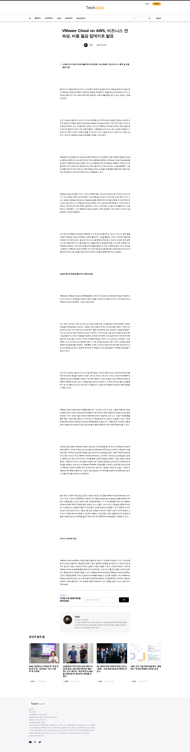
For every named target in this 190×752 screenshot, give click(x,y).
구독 (123, 600)
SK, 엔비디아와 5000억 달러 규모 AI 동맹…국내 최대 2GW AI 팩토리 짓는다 (112, 669)
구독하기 (156, 4)
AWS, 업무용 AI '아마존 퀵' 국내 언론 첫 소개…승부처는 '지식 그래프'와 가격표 (43, 669)
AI (30, 18)
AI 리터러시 (49, 18)
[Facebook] (35, 742)
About (158, 18)
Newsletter (80, 18)
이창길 (91, 45)
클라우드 (38, 18)
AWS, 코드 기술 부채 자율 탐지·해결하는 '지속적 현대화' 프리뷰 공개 (146, 667)
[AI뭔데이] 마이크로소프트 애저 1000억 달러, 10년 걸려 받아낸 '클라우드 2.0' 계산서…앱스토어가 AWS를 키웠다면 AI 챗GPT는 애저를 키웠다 (78, 671)
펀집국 (66, 681)
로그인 (147, 4)
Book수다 (68, 18)
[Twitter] (40, 742)
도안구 (33, 681)
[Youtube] (30, 742)
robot (59, 18)
